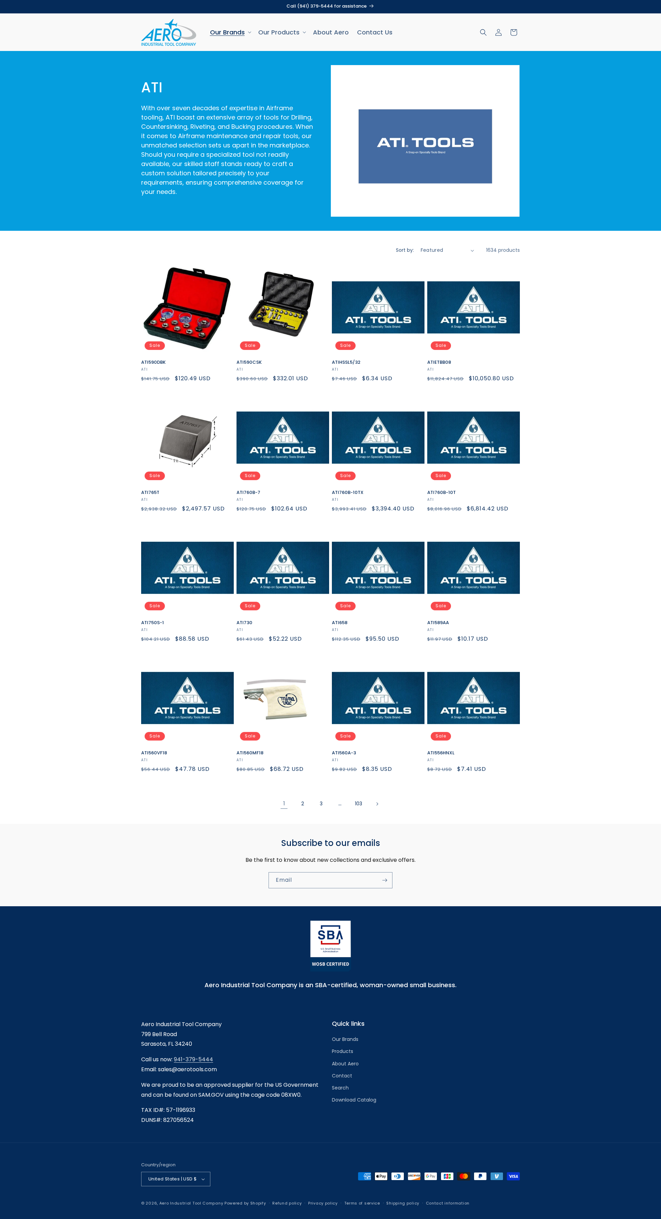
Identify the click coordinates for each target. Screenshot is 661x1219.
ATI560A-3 (344, 753)
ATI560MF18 (250, 753)
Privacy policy (323, 1203)
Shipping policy (402, 1203)
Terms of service (362, 1203)
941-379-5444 (193, 1059)
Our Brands (345, 1039)
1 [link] (284, 803)
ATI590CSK (249, 362)
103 (358, 803)
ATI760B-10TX (348, 493)
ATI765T (150, 493)
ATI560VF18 (154, 753)
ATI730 (244, 623)
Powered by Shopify (245, 1203)
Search (340, 1087)
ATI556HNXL (440, 753)
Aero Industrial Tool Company (191, 1203)
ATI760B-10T (441, 493)
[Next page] (377, 804)
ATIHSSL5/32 (346, 362)
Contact (342, 1075)
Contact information (448, 1203)
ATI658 (339, 623)
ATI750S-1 (152, 623)
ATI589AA (438, 623)
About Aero (345, 1063)
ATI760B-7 (248, 493)
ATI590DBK (153, 362)
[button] (230, 32)
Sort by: (405, 250)
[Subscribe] (384, 880)
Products (342, 1051)
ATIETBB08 (439, 362)
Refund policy (287, 1203)
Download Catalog (354, 1099)
